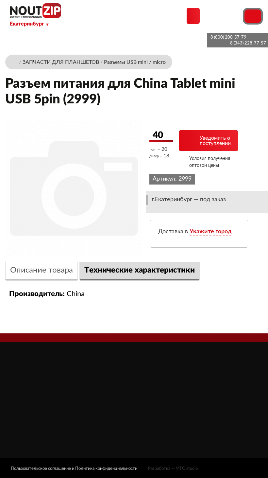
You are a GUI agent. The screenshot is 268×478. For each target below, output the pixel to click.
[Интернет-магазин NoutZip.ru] (15, 61)
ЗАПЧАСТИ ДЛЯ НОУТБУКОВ (167, 390)
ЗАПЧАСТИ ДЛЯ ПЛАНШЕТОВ (167, 405)
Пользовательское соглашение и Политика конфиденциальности (74, 469)
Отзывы (106, 386)
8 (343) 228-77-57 (248, 43)
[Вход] (225, 16)
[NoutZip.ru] (35, 16)
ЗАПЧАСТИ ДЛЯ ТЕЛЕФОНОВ (167, 421)
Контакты (108, 432)
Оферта (106, 414)
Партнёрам (109, 395)
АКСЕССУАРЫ (164, 377)
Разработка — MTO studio (173, 469)
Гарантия (107, 423)
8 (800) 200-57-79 (228, 37)
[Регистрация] (237, 16)
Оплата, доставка (116, 404)
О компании (111, 377)
